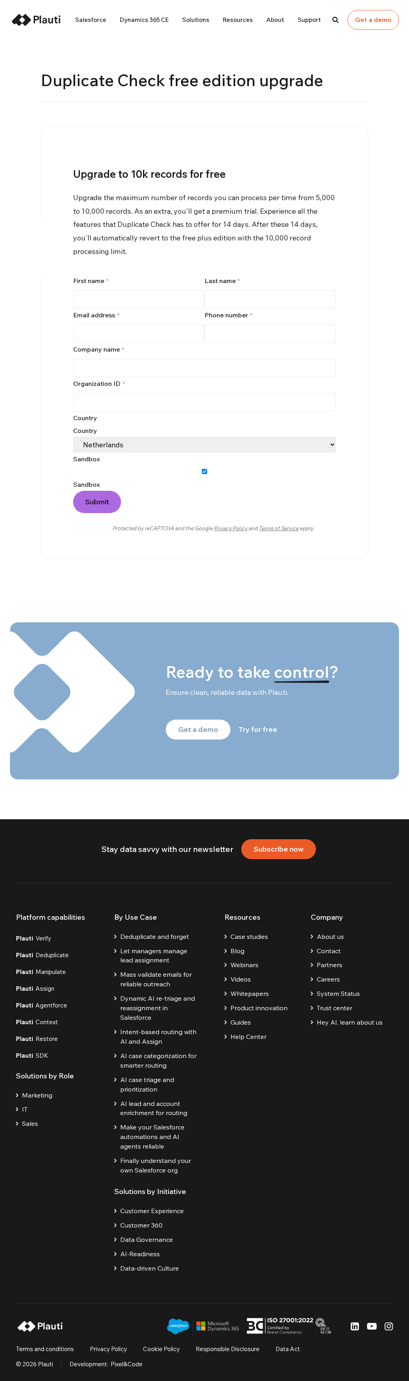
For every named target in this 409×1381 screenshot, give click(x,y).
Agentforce (41, 1005)
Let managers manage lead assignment (153, 955)
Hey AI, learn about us (350, 1022)
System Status (338, 993)
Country (85, 431)
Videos (240, 979)
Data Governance (146, 1239)
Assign (35, 988)
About (275, 20)
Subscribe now (279, 849)
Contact (329, 951)
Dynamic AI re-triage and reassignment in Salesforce (157, 1007)
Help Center (248, 1037)
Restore (37, 1039)
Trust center (334, 1008)
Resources (238, 20)
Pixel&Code (127, 1364)
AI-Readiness (140, 1254)
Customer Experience (152, 1211)
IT (25, 1109)
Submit (97, 501)
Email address (96, 315)
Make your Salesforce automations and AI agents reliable (152, 1136)
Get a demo (373, 20)
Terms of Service (279, 528)
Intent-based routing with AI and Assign (158, 1036)
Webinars (244, 965)
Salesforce (90, 20)
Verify (33, 938)
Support (309, 20)
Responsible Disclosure (228, 1349)
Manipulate (41, 972)
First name (91, 281)
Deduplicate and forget (154, 936)
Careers (328, 979)
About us (330, 936)
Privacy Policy (231, 528)
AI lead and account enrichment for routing (153, 1108)
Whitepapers (249, 993)
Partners (329, 965)
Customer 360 (141, 1225)
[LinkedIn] (355, 1326)
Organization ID (99, 384)
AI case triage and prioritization (147, 1084)
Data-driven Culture (149, 1268)
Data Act (288, 1349)
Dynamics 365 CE (144, 20)
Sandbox (86, 484)
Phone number (228, 315)
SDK (32, 1055)
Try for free (257, 729)
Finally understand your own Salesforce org (155, 1165)
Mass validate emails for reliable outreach (156, 979)
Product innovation (259, 1008)
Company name (98, 349)
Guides (240, 1022)
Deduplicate (42, 955)
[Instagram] (389, 1326)
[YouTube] (372, 1326)
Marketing (37, 1095)
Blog (237, 951)
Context (37, 1022)
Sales (30, 1123)
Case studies (249, 936)
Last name (222, 281)
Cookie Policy (161, 1349)
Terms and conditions (45, 1349)
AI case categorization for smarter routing (158, 1060)
